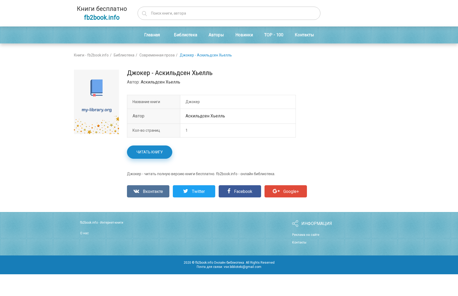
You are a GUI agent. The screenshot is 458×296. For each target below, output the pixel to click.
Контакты (299, 242)
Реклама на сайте (305, 235)
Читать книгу (149, 152)
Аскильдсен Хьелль (160, 82)
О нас (84, 233)
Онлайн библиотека (229, 262)
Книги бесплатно (102, 13)
